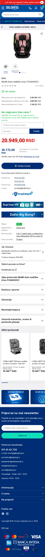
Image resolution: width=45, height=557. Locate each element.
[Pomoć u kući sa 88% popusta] (15, 66)
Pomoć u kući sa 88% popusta (15, 71)
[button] (22, 252)
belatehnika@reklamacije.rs (12, 461)
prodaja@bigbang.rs (22, 188)
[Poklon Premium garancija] (5, 66)
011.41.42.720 (19, 178)
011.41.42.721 (19, 181)
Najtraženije (29, 21)
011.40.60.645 (19, 185)
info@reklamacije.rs (9, 466)
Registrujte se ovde (31, 157)
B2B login (5, 528)
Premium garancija (6, 72)
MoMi (3, 78)
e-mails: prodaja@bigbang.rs (12, 453)
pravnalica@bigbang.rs (10, 457)
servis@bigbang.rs (8, 470)
